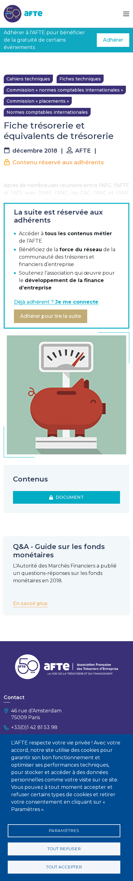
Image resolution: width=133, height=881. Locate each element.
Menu (126, 14)
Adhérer (113, 40)
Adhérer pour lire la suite (50, 316)
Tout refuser (64, 848)
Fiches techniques (80, 79)
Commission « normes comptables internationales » (64, 90)
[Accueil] (23, 13)
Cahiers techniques (28, 79)
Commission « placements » (37, 101)
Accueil (11, 61)
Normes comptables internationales (47, 112)
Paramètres (64, 830)
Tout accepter (64, 866)
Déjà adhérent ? (56, 302)
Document (68, 497)
